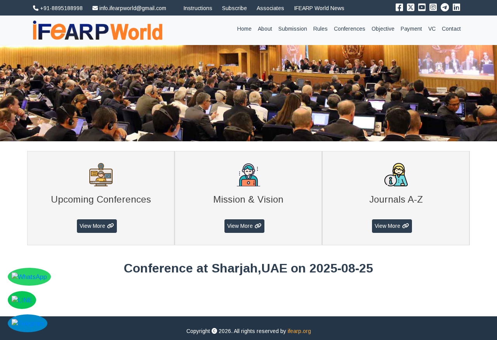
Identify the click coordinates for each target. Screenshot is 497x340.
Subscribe (234, 8)
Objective (383, 29)
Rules (320, 29)
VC (432, 29)
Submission (292, 29)
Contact (451, 29)
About (265, 29)
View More (92, 226)
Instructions (197, 8)
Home (246, 28)
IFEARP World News (319, 8)
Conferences (349, 29)
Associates (270, 8)
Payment (411, 29)
